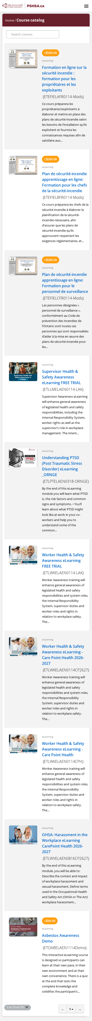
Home (9, 20)
